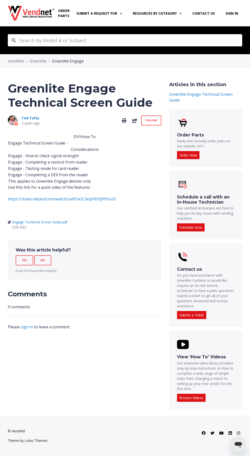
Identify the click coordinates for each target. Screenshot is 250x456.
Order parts (64, 13)
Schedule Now (190, 227)
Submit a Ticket (191, 315)
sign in (27, 327)
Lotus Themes (36, 440)
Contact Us (203, 13)
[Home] (31, 13)
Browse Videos (191, 397)
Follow (151, 120)
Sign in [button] (232, 13)
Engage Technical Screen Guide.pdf (39, 222)
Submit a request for (97, 13)
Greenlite (38, 61)
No (43, 260)
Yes (24, 260)
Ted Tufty (30, 118)
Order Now (188, 155)
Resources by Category (155, 13)
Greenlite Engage (68, 61)
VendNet (16, 61)
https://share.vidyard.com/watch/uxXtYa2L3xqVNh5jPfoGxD (62, 199)
